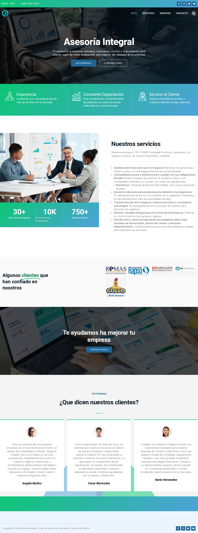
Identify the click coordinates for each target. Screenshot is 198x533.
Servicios (165, 13)
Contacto (182, 13)
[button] (193, 13)
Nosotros (148, 13)
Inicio (134, 13)
